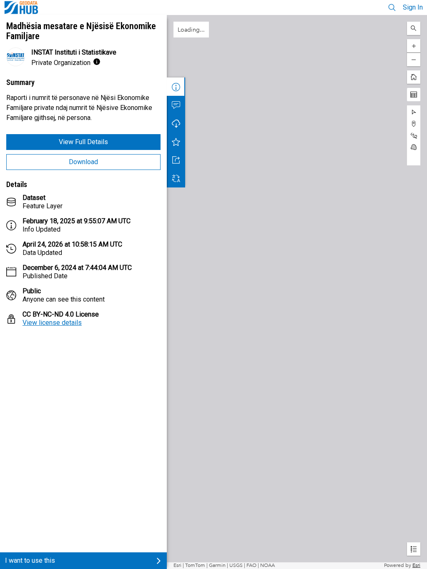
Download (83, 162)
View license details (52, 323)
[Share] (176, 160)
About (176, 86)
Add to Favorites (176, 141)
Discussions (176, 105)
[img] (97, 61)
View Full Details (83, 142)
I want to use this (30, 560)
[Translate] (176, 178)
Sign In (413, 7)
